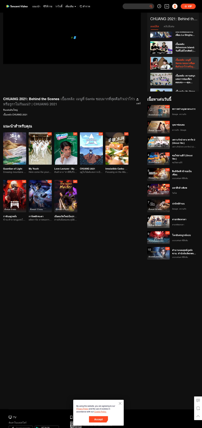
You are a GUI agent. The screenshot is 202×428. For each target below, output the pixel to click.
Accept (98, 419)
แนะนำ (36, 6)
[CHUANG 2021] (91, 148)
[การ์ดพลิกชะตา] (40, 196)
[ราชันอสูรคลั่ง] (14, 196)
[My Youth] (40, 148)
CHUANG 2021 (87, 168)
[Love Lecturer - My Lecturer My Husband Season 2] (65, 148)
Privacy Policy (82, 408)
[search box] (151, 6)
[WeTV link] (17, 6)
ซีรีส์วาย (47, 6)
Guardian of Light (12, 168)
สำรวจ (86, 6)
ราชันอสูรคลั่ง (10, 216)
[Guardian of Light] (14, 148)
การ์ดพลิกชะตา (36, 216)
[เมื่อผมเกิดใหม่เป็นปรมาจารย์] (65, 196)
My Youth (34, 168)
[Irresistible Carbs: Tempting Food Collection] (116, 148)
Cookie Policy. (100, 411)
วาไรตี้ (58, 6)
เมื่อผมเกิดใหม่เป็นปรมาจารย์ (68, 216)
